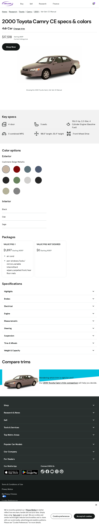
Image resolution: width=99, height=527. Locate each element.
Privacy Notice (7, 489)
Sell (31, 4)
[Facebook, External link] (47, 471)
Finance (56, 4)
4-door (11, 124)
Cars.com (16, 515)
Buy (21, 4)
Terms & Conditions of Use (12, 484)
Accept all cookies (84, 516)
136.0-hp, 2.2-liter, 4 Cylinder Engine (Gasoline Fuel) (83, 124)
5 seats (44, 124)
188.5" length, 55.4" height (52, 133)
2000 (36, 11)
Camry (29, 11)
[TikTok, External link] (42, 471)
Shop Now (11, 47)
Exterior (6, 156)
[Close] (96, 505)
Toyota (21, 11)
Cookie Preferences (10, 500)
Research (42, 4)
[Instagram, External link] (57, 471)
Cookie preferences (61, 516)
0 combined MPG (16, 133)
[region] (49, 514)
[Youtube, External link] (52, 471)
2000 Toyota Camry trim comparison (60, 383)
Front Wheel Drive (81, 133)
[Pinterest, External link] (61, 471)
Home (4, 11)
